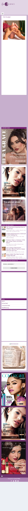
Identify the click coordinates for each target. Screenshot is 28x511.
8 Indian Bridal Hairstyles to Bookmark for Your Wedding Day (16, 234)
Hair (21, 236)
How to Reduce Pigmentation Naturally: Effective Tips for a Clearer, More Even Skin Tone (15, 249)
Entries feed (5, 303)
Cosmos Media (17, 478)
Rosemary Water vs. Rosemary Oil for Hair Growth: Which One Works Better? (15, 241)
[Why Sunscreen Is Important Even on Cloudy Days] (4, 228)
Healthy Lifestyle (19, 230)
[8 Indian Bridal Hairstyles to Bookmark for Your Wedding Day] (4, 235)
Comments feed (6, 305)
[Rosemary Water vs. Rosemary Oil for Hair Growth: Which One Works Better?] (4, 241)
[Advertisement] (14, 10)
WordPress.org (5, 307)
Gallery (13, 230)
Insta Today (13, 258)
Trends (14, 245)
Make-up (11, 231)
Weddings (11, 237)
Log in (3, 301)
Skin (19, 231)
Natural (15, 231)
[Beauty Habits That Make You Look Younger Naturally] (4, 255)
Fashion (14, 236)
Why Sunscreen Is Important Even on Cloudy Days (15, 228)
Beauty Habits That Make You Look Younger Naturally (15, 255)
